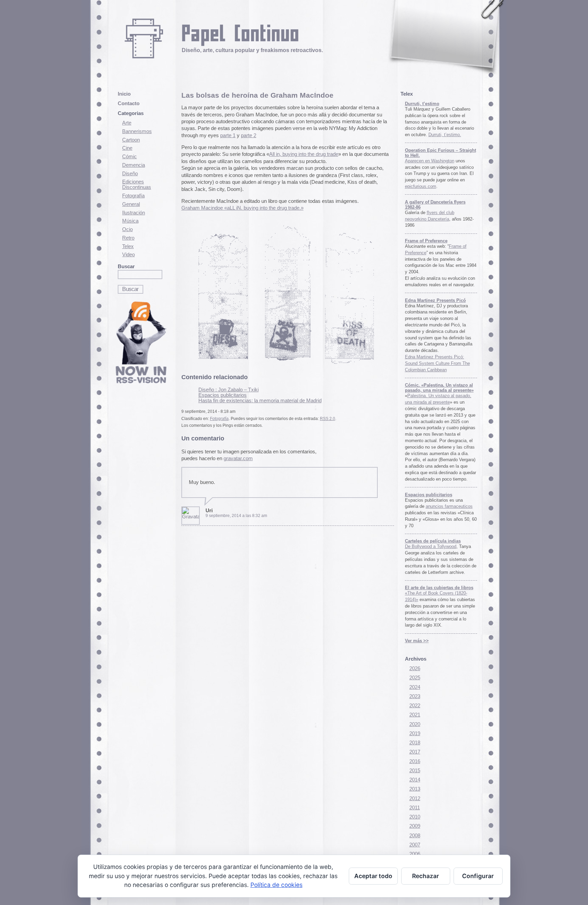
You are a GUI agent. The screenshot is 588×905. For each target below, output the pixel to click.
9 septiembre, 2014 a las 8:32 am (236, 515)
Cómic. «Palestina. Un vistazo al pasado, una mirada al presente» (439, 388)
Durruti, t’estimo (422, 103)
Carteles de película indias (433, 541)
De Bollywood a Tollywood (430, 546)
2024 (414, 687)
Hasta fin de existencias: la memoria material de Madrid (260, 400)
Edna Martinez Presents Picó (435, 300)
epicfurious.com (420, 186)
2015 (414, 770)
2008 (414, 835)
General (131, 204)
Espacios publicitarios (222, 395)
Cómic (129, 156)
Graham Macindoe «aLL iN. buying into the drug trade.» (242, 208)
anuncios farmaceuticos (449, 506)
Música (130, 221)
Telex (128, 246)
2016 (414, 761)
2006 (414, 854)
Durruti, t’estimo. (444, 134)
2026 (414, 668)
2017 (414, 752)
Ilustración (133, 212)
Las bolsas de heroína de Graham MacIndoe (257, 95)
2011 (414, 807)
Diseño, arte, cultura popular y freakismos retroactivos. (252, 50)
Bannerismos (137, 131)
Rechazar (425, 875)
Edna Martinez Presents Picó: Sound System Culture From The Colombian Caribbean (437, 363)
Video (128, 254)
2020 (414, 724)
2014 (414, 779)
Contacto (129, 103)
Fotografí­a (133, 195)
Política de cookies (276, 884)
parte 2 (248, 135)
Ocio (127, 229)
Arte (126, 123)
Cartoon (131, 140)
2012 (414, 798)
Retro (128, 238)
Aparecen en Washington (429, 160)
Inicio (124, 94)
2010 (414, 817)
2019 (414, 733)
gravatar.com (238, 458)
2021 (414, 714)
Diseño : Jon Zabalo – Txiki (228, 389)
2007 (414, 844)
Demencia (133, 165)
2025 (414, 677)
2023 (414, 696)
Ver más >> (417, 640)
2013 (414, 789)
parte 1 (227, 135)
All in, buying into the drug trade (303, 154)
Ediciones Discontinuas (136, 184)
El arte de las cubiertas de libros (439, 587)
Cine (127, 148)
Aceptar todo (373, 875)
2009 (414, 826)
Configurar (478, 875)
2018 (414, 742)
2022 (414, 705)
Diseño (130, 173)
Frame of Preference (426, 240)
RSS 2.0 (327, 418)
